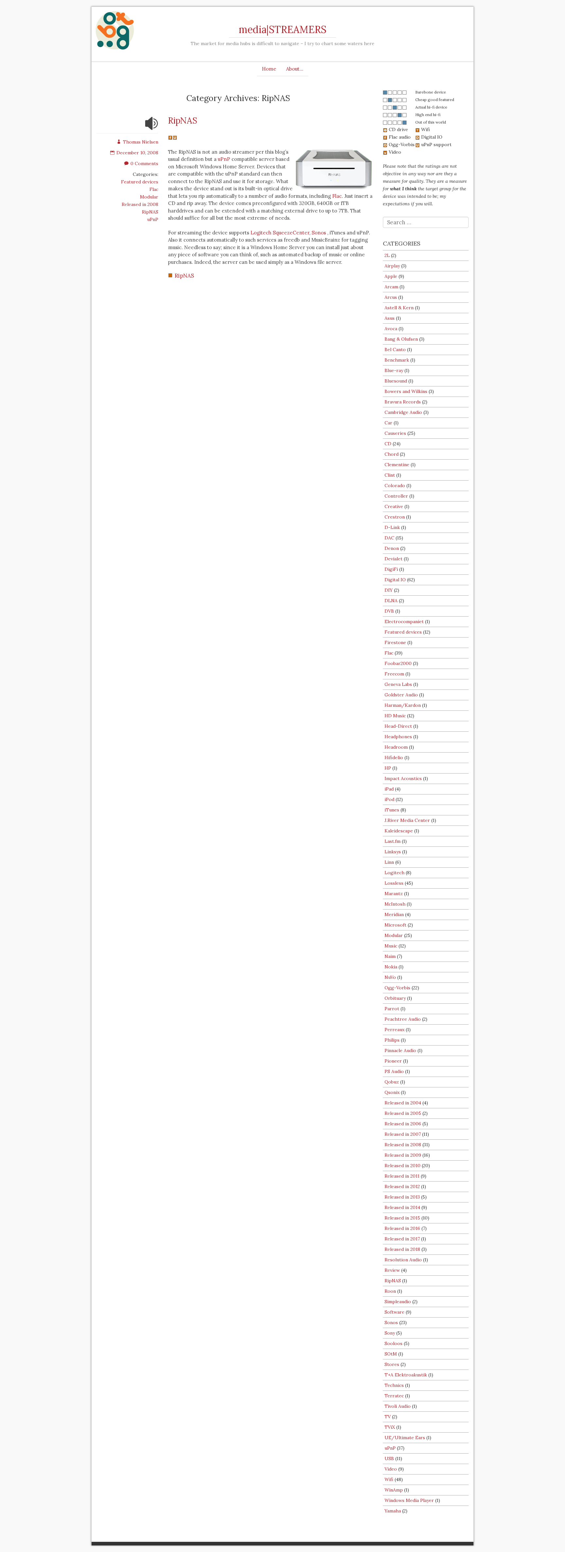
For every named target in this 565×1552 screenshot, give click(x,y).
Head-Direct (398, 726)
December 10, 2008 (137, 153)
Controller (396, 496)
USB (389, 1458)
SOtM (391, 1354)
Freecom (394, 674)
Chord (392, 454)
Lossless (394, 883)
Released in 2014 (402, 1207)
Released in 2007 (403, 1134)
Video (391, 1469)
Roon (390, 1291)
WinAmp (394, 1490)
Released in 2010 (402, 1165)
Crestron (395, 517)
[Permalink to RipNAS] (151, 127)
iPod (389, 799)
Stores (392, 1364)
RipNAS (150, 212)
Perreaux (394, 1029)
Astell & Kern (399, 308)
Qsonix (392, 1092)
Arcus (391, 297)
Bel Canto (395, 349)
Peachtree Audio (403, 1019)
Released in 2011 (402, 1176)
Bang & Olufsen (401, 339)
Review (392, 1270)
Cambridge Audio (403, 412)
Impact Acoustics (403, 778)
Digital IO (395, 580)
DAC (389, 538)
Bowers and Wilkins (406, 391)
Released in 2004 (403, 1103)
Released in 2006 (403, 1124)
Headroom (396, 747)
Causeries (395, 433)
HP (388, 768)
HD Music (395, 716)
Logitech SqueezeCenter (279, 233)
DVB (389, 611)
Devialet (393, 559)
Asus (390, 318)
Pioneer (393, 1061)
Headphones (398, 737)
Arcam (391, 287)
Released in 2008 (140, 204)
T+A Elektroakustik (406, 1375)
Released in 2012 (402, 1186)
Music (391, 946)
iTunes (392, 810)
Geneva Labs (398, 684)
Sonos (319, 233)
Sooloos (393, 1343)
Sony (390, 1333)
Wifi (389, 1479)
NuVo (390, 977)
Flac (153, 189)
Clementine (397, 465)
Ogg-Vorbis (397, 988)
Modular (149, 197)
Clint (390, 475)
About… (294, 69)
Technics (394, 1385)
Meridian (394, 914)
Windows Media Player (409, 1500)
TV (388, 1417)
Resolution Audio (403, 1260)
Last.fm (393, 841)
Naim (390, 956)
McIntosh (395, 904)
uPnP (152, 219)
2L (387, 255)
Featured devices (139, 182)
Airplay (392, 266)
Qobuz (392, 1082)
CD (388, 444)
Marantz (394, 893)
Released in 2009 (403, 1155)
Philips (392, 1040)
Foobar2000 (398, 663)
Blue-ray (394, 370)
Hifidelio (394, 757)
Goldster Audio (401, 695)
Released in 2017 (402, 1239)
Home (269, 69)
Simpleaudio (398, 1302)
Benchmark (397, 360)
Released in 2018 (402, 1249)
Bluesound (396, 381)
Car (388, 423)
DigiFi (391, 569)
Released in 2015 (402, 1218)
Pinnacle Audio (400, 1050)
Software (394, 1312)
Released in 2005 (403, 1113)
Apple (391, 276)
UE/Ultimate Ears (405, 1438)
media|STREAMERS (282, 29)
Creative (394, 506)
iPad (389, 789)
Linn (389, 862)
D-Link (392, 527)
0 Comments (144, 163)
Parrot (392, 1009)
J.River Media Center (407, 820)
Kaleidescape (399, 831)
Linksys (393, 852)
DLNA (391, 601)
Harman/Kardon (403, 705)
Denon (392, 548)
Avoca (391, 329)
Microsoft (395, 925)
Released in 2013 (402, 1197)
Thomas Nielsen (140, 142)
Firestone (395, 642)
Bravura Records (403, 402)
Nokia (391, 967)
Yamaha (393, 1511)
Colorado (395, 485)
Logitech (394, 873)
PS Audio (394, 1071)
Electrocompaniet (404, 621)
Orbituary (395, 998)
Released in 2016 (402, 1228)
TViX (390, 1427)
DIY (389, 590)
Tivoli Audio (398, 1406)
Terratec (394, 1396)
